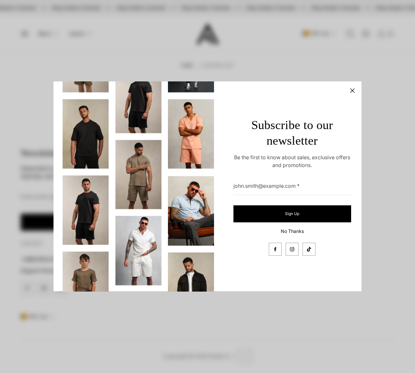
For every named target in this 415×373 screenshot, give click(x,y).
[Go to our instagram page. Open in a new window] (292, 249)
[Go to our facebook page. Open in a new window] (275, 249)
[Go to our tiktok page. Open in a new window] (308, 249)
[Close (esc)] (352, 90)
